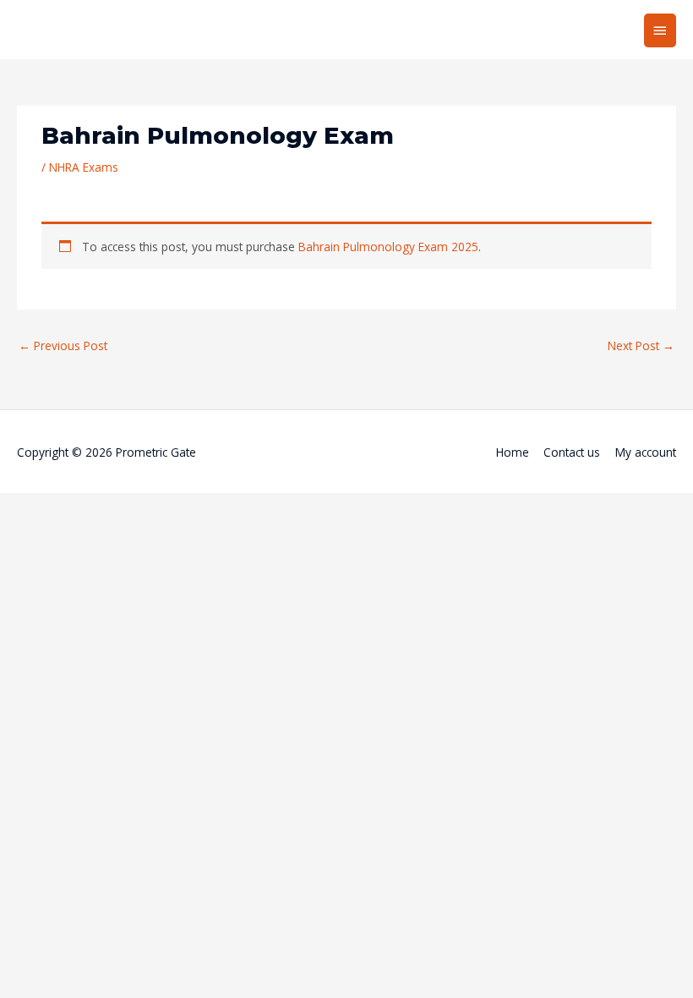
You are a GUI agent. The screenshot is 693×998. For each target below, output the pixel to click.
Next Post (641, 345)
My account (645, 452)
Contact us (571, 452)
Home (512, 452)
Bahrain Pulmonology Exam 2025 (388, 247)
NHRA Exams (83, 167)
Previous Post (63, 345)
